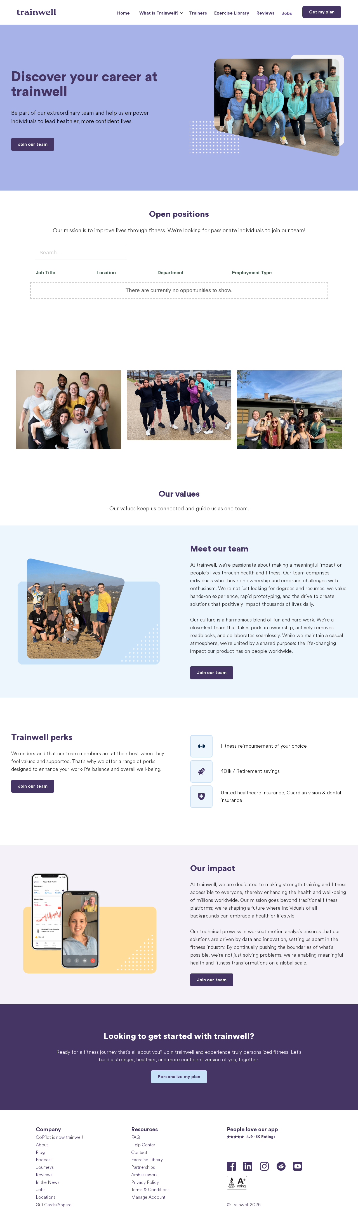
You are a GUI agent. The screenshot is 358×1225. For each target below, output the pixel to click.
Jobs (287, 13)
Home (123, 13)
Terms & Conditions (150, 1189)
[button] (161, 13)
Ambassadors (144, 1175)
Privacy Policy (145, 1182)
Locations (45, 1197)
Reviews (265, 13)
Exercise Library (231, 13)
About (42, 1145)
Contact (139, 1152)
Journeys (45, 1167)
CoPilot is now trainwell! (59, 1137)
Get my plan (322, 12)
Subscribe (302, 1152)
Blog (40, 1152)
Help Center (143, 1145)
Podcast (44, 1159)
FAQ (135, 1137)
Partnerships (143, 1167)
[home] (37, 9)
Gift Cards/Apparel (54, 1204)
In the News (48, 1182)
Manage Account (148, 1197)
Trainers (198, 13)
